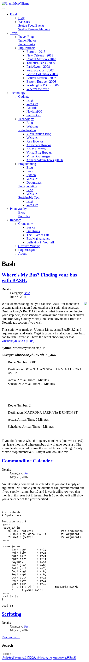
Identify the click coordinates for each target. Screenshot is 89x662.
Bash (27, 293)
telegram (52, 658)
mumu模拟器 (24, 658)
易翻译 (71, 658)
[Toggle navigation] (3, 8)
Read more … (11, 637)
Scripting (11, 614)
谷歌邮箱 (39, 658)
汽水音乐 (8, 658)
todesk (62, 658)
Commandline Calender (27, 460)
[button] (13, 14)
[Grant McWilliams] (15, 3)
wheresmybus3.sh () (18, 341)
